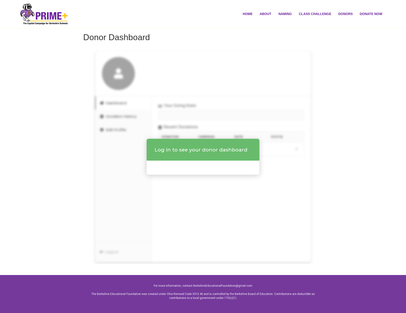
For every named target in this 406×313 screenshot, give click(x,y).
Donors (345, 14)
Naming (285, 14)
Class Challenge (315, 14)
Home (248, 14)
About (265, 14)
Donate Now (371, 14)
